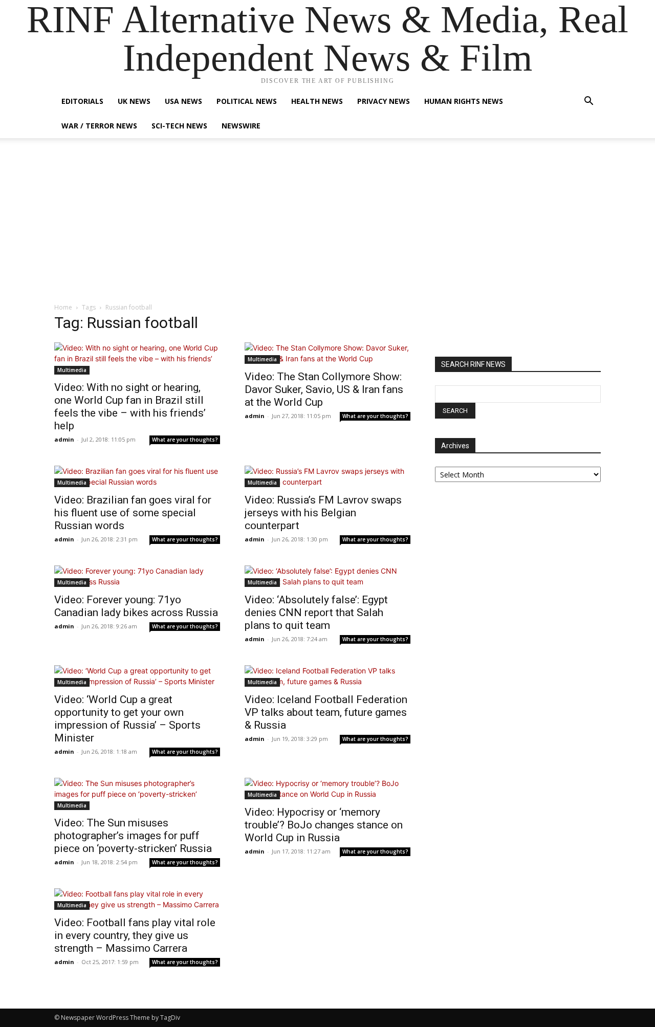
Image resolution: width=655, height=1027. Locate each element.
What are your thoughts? (185, 439)
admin (64, 439)
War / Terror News (99, 125)
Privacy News (383, 101)
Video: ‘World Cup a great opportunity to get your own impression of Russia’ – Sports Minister (127, 718)
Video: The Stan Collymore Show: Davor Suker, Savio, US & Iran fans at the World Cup (324, 389)
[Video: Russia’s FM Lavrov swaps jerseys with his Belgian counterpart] (327, 476)
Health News (317, 101)
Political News (246, 101)
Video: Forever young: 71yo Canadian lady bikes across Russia (136, 606)
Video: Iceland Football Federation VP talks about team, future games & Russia (326, 712)
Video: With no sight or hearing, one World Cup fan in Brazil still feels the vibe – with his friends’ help (130, 406)
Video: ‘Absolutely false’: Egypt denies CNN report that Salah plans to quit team (316, 612)
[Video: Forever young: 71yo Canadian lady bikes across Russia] (137, 576)
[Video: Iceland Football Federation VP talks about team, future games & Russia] (327, 676)
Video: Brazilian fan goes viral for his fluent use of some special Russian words (132, 513)
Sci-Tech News (179, 125)
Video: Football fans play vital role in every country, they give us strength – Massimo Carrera (134, 935)
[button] (588, 102)
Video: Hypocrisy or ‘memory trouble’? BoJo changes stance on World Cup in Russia (324, 825)
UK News (134, 101)
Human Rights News (463, 101)
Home (63, 307)
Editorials (82, 101)
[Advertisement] (327, 225)
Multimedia (71, 370)
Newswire (241, 125)
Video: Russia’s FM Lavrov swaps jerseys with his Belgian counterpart (323, 513)
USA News (183, 101)
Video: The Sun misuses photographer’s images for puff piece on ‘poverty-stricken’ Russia (133, 836)
